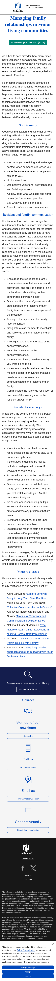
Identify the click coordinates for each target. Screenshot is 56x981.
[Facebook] (23, 868)
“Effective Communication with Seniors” (29, 607)
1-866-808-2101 (28, 858)
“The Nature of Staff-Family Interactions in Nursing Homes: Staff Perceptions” (28, 629)
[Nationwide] (28, 848)
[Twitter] (33, 868)
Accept (28, 971)
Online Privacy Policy (26, 950)
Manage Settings (28, 967)
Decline (28, 976)
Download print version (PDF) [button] (28, 42)
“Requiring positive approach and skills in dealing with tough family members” (30, 652)
